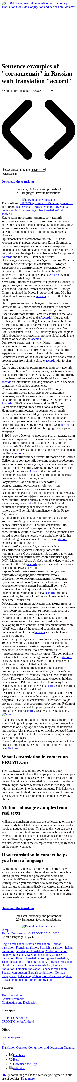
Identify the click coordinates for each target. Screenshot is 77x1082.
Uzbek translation (12, 965)
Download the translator (18, 181)
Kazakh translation (38, 954)
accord (27, 503)
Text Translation (12, 995)
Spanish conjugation (14, 972)
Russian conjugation (14, 979)
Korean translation (27, 958)
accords (42, 228)
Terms (5, 933)
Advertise (19, 1068)
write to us (11, 748)
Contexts (21, 7)
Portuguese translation (54, 958)
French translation (27, 947)
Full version (18, 933)
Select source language (16, 90)
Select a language (12, 937)
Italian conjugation (29, 976)
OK (4, 1075)
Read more (28, 1078)
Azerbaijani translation (30, 951)
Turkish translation (34, 961)
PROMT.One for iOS (15, 1018)
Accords (7, 256)
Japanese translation (54, 969)
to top (5, 930)
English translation (13, 944)
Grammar (69, 7)
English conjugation (40, 972)
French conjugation (40, 979)
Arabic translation (56, 951)
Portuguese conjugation (57, 976)
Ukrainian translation (38, 965)
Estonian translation (28, 969)
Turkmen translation (60, 961)
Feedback (19, 1055)
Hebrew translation (13, 954)
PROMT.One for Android (18, 1021)
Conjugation (45, 7)
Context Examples (13, 999)
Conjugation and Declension (19, 1002)
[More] (6, 714)
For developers (11, 1037)
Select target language (16, 169)
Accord (62, 539)
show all (7, 214)
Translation (8, 7)
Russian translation (38, 944)
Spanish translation (51, 947)
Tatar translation (12, 961)
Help (16, 1059)
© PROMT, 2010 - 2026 (43, 933)
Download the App (25, 1064)
